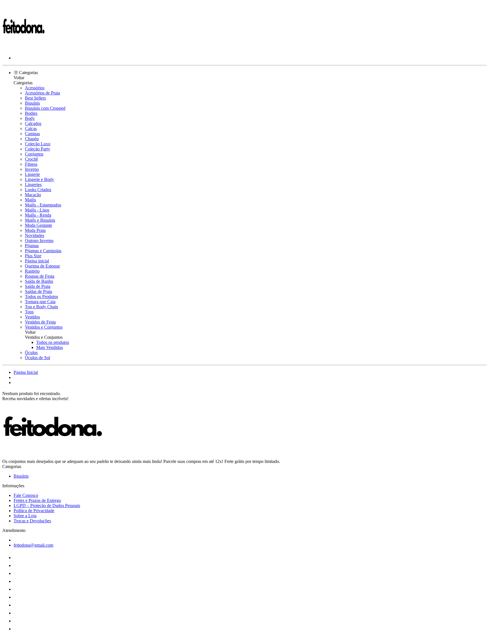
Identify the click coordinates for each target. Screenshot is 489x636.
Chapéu (32, 138)
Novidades (34, 235)
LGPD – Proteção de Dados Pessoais (47, 505)
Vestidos (32, 316)
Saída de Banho (39, 281)
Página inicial (37, 260)
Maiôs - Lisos (37, 210)
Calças (31, 128)
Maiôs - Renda (38, 215)
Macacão (33, 194)
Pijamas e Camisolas (43, 250)
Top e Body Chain (41, 306)
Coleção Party (37, 148)
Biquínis (32, 103)
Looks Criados (38, 189)
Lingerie (32, 174)
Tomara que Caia (40, 301)
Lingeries (33, 184)
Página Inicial (26, 372)
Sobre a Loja (25, 515)
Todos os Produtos (41, 296)
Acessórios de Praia (42, 92)
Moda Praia (35, 230)
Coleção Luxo (37, 143)
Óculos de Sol (37, 357)
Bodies (31, 113)
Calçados (33, 123)
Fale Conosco (26, 495)
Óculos (31, 352)
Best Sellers (35, 98)
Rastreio (32, 271)
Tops (29, 311)
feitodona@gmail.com (33, 545)
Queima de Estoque (42, 266)
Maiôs (30, 199)
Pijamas (32, 245)
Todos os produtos (52, 342)
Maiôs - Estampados (43, 204)
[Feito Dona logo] (23, 48)
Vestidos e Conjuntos (44, 327)
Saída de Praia (37, 286)
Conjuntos (34, 154)
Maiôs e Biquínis (40, 220)
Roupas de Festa (39, 276)
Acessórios (34, 87)
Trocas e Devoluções (32, 520)
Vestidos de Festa (40, 322)
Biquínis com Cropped (45, 108)
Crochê (31, 159)
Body (30, 118)
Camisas (32, 133)
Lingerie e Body (39, 179)
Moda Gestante (38, 225)
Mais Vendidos (49, 347)
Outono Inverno (39, 240)
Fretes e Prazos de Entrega (37, 500)
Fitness (31, 164)
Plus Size (33, 255)
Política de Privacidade (34, 510)
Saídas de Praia (38, 291)
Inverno (32, 169)
